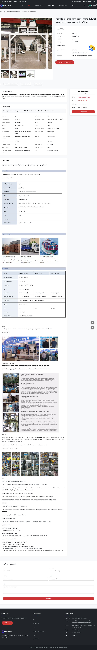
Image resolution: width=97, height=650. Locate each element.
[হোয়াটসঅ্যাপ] (92, 327)
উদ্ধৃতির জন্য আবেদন (63, 5)
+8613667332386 (82, 100)
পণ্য (29, 5)
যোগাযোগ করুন (51, 5)
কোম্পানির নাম (51, 568)
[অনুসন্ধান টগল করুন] (85, 5)
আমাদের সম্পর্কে (38, 5)
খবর (72, 5)
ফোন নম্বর (5, 576)
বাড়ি (22, 5)
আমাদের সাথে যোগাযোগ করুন (38, 631)
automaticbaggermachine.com (79, 618)
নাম (4, 568)
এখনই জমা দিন (48, 598)
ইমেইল (50, 576)
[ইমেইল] (92, 322)
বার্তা (4, 584)
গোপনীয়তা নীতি (36, 639)
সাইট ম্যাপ (35, 635)
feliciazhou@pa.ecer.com (89, 1)
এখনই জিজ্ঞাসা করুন (83, 111)
